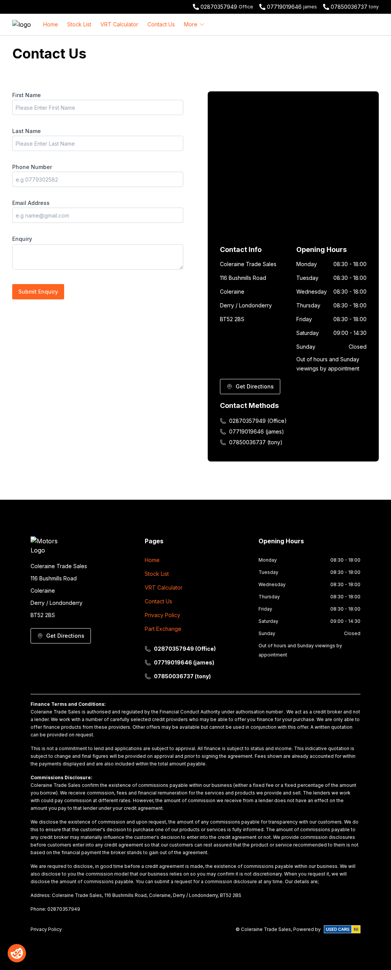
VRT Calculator (119, 24)
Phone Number (32, 167)
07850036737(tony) (256, 442)
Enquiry (22, 239)
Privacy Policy (162, 615)
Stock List (79, 24)
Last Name (26, 131)
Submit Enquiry (38, 291)
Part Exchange (163, 629)
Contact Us (161, 24)
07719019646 (284, 6)
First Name (26, 95)
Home (50, 24)
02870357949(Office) (258, 421)
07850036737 (349, 6)
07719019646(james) (256, 431)
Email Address (31, 203)
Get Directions (255, 386)
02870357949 (218, 6)
